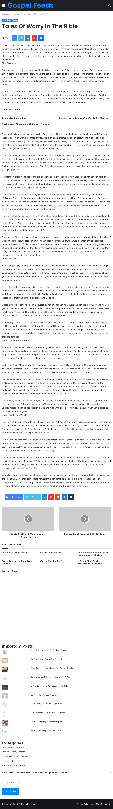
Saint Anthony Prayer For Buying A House (49, 650)
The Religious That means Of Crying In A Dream (25, 124)
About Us (95, 804)
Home (6, 14)
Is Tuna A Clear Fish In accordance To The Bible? (90, 562)
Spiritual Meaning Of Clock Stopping (46, 722)
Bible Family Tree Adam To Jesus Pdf (47, 704)
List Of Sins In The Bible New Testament (48, 713)
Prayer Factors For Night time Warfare (17, 562)
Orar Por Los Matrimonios (15, 552)
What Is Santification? (51, 561)
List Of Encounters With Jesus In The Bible (49, 686)
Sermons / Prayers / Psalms (14, 765)
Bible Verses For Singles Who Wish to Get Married (83, 118)
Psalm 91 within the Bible (14, 118)
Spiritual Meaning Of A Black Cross (46, 730)
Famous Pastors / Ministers (14, 752)
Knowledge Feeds (18, 14)
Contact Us (105, 804)
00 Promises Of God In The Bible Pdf (46, 659)
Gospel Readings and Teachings (15, 756)
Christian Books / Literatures (14, 747)
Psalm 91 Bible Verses (50, 552)
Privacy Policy (83, 804)
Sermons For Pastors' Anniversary (45, 695)
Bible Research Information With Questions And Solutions (93, 554)
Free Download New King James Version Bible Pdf (52, 668)
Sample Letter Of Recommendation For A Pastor (51, 677)
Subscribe (10, 791)
